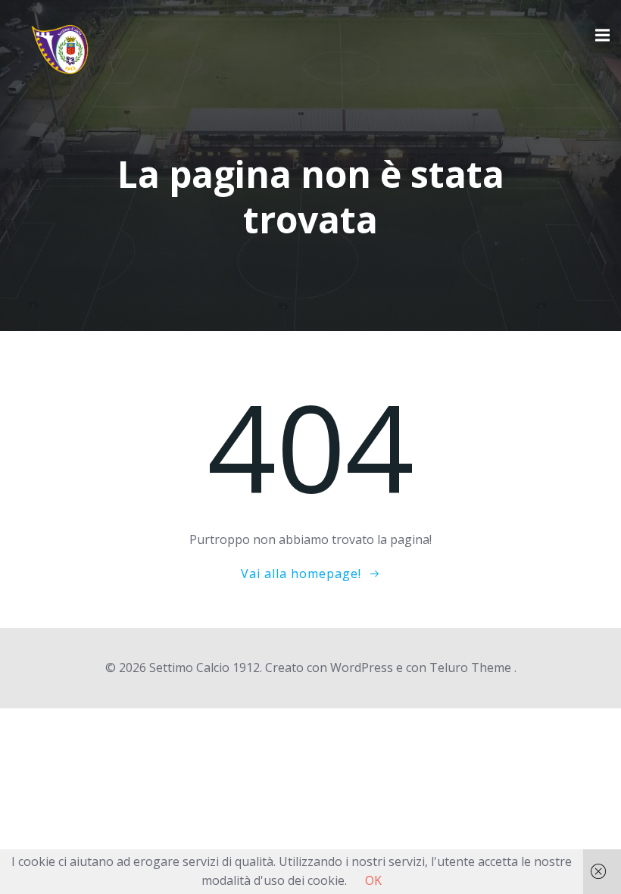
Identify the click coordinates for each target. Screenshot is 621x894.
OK (373, 880)
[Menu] (600, 35)
